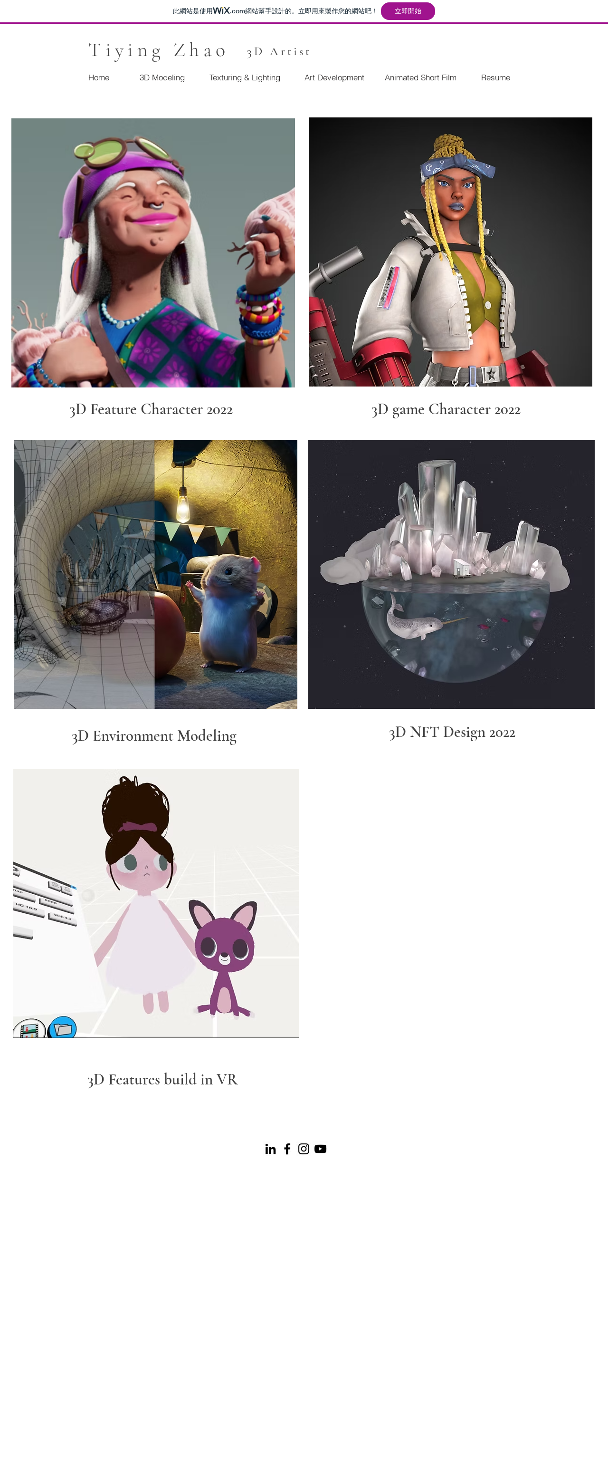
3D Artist (279, 51)
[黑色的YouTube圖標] (320, 1148)
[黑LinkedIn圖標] (270, 1148)
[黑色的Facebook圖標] (287, 1148)
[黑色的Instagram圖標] (303, 1148)
